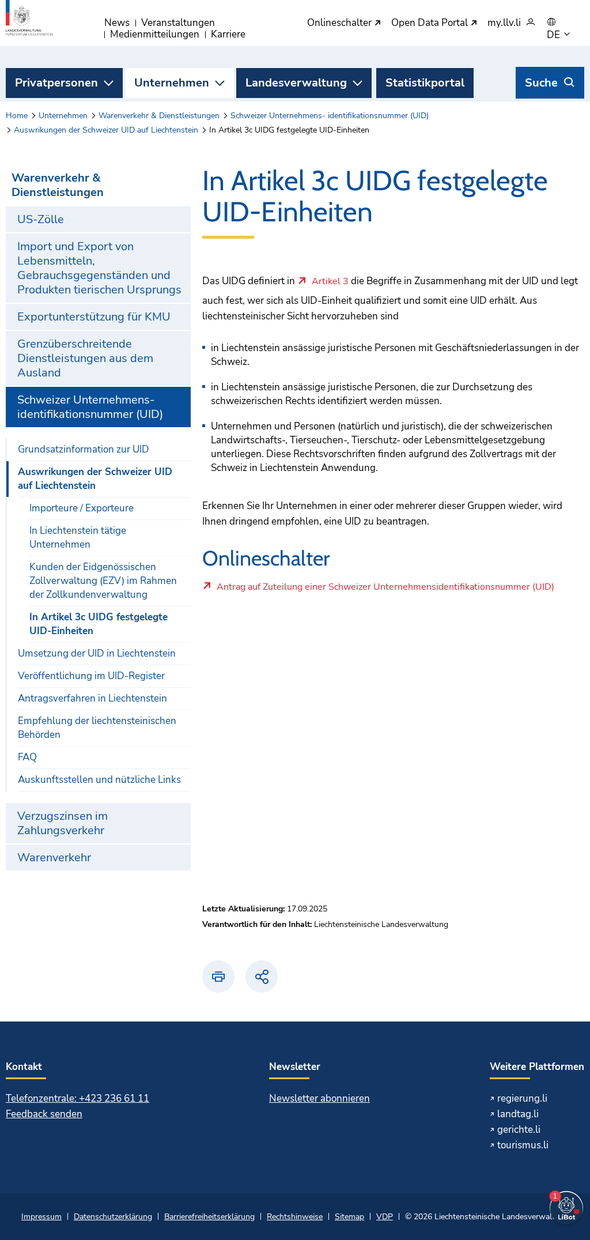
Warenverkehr (54, 857)
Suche (541, 83)
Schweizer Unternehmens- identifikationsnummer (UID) (329, 115)
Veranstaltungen (178, 22)
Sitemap (349, 1216)
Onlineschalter (340, 23)
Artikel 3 (330, 282)
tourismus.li (523, 1145)
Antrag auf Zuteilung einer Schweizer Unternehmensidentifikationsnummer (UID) (385, 589)
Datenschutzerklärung (113, 1216)
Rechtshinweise (295, 1216)
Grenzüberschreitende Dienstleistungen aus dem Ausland (85, 358)
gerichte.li (518, 1129)
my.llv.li (504, 23)
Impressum (41, 1216)
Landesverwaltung (296, 83)
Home (17, 115)
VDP (384, 1216)
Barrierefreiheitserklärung (209, 1216)
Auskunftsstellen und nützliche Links (99, 779)
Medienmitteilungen (154, 34)
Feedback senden (44, 1114)
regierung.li (522, 1098)
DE (554, 35)
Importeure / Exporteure (81, 508)
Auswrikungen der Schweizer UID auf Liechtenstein (106, 130)
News (117, 22)
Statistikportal (424, 83)
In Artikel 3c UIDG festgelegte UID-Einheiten (98, 624)
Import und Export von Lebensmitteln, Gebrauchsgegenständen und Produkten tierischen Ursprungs (99, 268)
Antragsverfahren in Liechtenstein (92, 698)
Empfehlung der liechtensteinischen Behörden (97, 727)
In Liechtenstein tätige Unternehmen (77, 537)
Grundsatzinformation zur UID (83, 449)
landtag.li (518, 1114)
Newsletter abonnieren (319, 1098)
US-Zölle (40, 219)
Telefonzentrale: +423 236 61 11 (77, 1098)
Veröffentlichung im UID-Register (91, 676)
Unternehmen (171, 83)
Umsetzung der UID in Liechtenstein (97, 653)
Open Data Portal (430, 23)
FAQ (27, 757)
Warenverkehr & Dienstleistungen (159, 115)
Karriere (228, 34)
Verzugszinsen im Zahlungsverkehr (62, 823)
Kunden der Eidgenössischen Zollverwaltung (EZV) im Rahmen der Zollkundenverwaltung (103, 580)
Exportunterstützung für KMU (94, 317)
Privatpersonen (56, 83)
